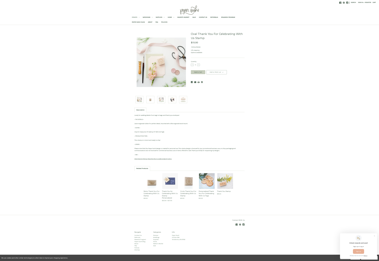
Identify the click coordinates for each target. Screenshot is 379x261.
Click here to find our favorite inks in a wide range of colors (153, 159)
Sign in (360, 2)
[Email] (195, 82)
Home (170, 17)
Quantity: (194, 61)
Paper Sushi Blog (138, 22)
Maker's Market (183, 17)
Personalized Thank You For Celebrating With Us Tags (206, 193)
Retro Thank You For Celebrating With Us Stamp (151, 193)
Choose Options (170, 183)
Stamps (135, 17)
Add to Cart (151, 183)
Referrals (214, 17)
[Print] (199, 82)
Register (368, 2)
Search (353, 2)
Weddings (147, 17)
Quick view (151, 179)
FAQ (156, 22)
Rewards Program (228, 17)
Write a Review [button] (195, 47)
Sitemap (137, 250)
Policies (164, 22)
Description (140, 110)
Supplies (159, 17)
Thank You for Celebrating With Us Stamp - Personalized (170, 194)
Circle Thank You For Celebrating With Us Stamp (188, 193)
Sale (194, 17)
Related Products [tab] (142, 168)
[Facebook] (192, 82)
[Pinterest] (202, 82)
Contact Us (203, 17)
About (150, 22)
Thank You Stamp (224, 191)
